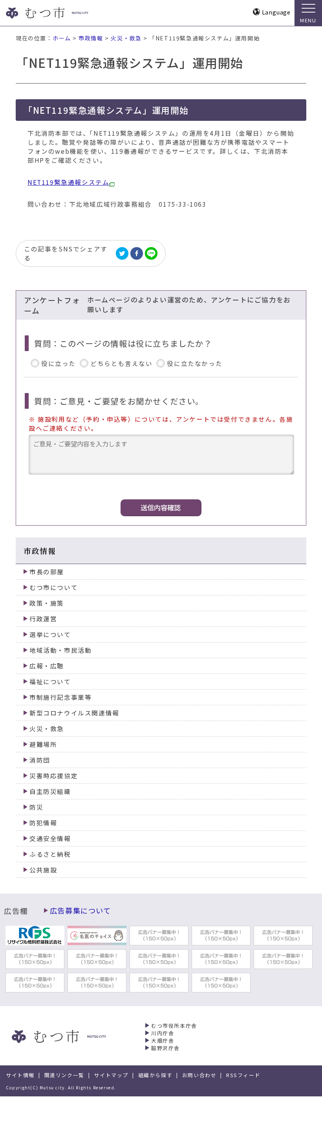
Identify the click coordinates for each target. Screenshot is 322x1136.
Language (276, 12)
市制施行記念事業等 (60, 697)
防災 (36, 807)
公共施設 (43, 869)
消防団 (39, 760)
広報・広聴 (46, 665)
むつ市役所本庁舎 (174, 1025)
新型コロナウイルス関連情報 (74, 712)
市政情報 (91, 38)
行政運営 (43, 618)
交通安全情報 (50, 838)
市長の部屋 (46, 571)
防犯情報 (43, 822)
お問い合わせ (199, 1075)
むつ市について (53, 587)
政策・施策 (46, 603)
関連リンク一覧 (64, 1075)
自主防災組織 (50, 791)
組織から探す (155, 1075)
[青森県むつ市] (62, 13)
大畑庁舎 (162, 1040)
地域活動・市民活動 (60, 650)
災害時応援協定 (53, 775)
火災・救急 (126, 38)
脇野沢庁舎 (165, 1048)
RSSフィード (243, 1075)
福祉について (50, 681)
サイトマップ (111, 1075)
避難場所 (43, 744)
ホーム (62, 38)
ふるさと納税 (50, 854)
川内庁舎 (162, 1033)
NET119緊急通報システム (68, 182)
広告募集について (80, 910)
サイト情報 (20, 1075)
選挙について (50, 634)
